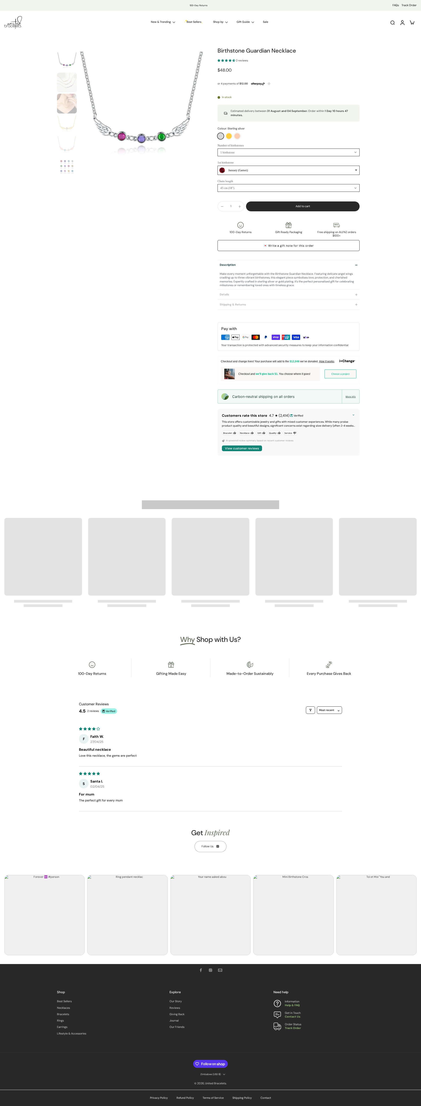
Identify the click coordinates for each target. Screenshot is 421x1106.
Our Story (175, 1001)
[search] (392, 22)
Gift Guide (243, 22)
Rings (60, 1021)
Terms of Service (213, 1098)
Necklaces (63, 1008)
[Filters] (310, 710)
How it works (326, 361)
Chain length (225, 181)
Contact (265, 1098)
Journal (174, 1021)
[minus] (222, 206)
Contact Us (292, 1017)
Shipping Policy (242, 1098)
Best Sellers (64, 1001)
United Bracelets (215, 1083)
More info (351, 396)
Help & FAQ (292, 1005)
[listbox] (289, 170)
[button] (227, 60)
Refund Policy (185, 1098)
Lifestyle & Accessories (71, 1033)
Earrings (62, 1027)
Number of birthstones (231, 145)
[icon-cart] (412, 22)
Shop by (218, 22)
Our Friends (176, 1027)
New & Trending (161, 22)
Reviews (174, 1008)
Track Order (409, 5)
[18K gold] (229, 136)
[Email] (220, 970)
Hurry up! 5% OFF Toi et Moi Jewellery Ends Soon (184, 5)
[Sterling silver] (221, 136)
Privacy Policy (159, 1098)
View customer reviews (242, 448)
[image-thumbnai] (67, 61)
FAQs (395, 5)
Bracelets (63, 1014)
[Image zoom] (140, 114)
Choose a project (340, 374)
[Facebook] (201, 970)
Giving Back (176, 1014)
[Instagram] (210, 970)
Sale (265, 22)
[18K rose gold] (237, 136)
